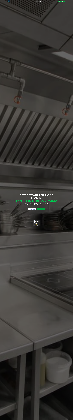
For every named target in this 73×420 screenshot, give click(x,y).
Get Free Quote (32, 209)
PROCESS (36, 1)
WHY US (33, 1)
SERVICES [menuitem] (29, 1)
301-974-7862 (41, 209)
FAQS (40, 1)
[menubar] (29, 1)
